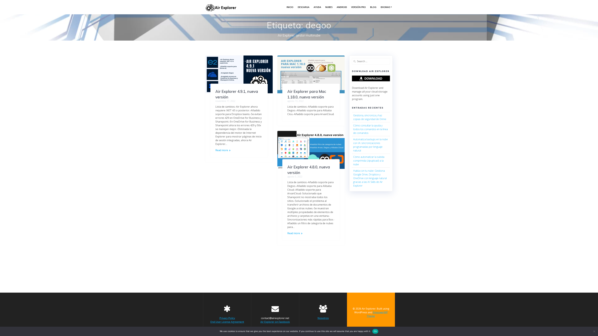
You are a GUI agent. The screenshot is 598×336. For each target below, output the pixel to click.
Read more (221, 150)
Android (342, 7)
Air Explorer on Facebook (275, 322)
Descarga (303, 7)
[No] (594, 331)
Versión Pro (358, 7)
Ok (375, 331)
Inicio (290, 7)
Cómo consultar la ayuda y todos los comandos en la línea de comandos (370, 129)
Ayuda (317, 7)
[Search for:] (371, 61)
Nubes (328, 7)
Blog (373, 7)
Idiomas (385, 7)
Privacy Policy (227, 318)
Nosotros (323, 318)
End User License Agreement (227, 322)
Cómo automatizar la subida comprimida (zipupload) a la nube (368, 160)
